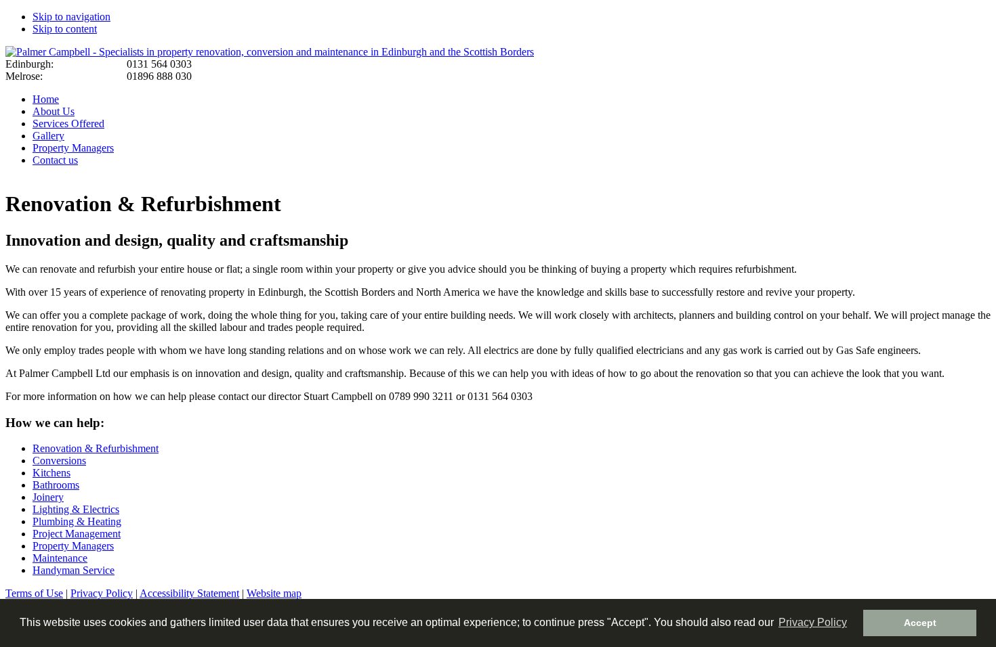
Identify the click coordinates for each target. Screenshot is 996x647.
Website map (274, 593)
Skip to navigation (71, 16)
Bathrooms (56, 485)
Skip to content (65, 29)
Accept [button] (920, 622)
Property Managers (73, 148)
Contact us (55, 160)
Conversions (59, 460)
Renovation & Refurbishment (96, 448)
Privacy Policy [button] (813, 622)
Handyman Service (74, 570)
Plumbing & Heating (77, 521)
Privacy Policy (101, 593)
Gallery (48, 135)
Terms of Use (34, 593)
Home (46, 99)
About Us (54, 111)
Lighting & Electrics (76, 509)
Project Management (77, 533)
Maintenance (60, 558)
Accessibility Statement (189, 593)
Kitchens (51, 472)
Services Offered (68, 123)
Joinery (48, 497)
